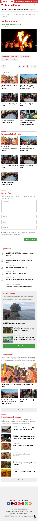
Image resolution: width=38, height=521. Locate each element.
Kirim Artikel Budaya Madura (19, 513)
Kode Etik (29, 511)
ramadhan (14, 60)
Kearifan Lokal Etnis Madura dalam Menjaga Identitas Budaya (27, 87)
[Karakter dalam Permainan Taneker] (6, 446)
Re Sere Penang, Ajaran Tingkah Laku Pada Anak (24, 463)
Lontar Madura (6, 24)
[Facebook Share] (19, 66)
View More (18, 346)
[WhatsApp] (26, 503)
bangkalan (5, 56)
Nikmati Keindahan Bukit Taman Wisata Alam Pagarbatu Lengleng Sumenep (24, 338)
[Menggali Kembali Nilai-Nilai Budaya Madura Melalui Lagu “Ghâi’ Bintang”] (6, 438)
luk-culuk (5, 60)
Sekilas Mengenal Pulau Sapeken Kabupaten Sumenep (19, 261)
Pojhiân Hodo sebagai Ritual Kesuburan (7, 121)
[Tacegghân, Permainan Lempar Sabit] (6, 473)
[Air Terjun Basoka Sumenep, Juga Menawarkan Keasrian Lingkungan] (8, 330)
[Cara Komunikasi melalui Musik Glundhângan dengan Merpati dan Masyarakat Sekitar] (28, 114)
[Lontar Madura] (13, 5)
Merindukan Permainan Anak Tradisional (21, 454)
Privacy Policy (22, 509)
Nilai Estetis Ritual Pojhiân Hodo (9, 104)
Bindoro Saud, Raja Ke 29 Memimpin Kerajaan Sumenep (20, 254)
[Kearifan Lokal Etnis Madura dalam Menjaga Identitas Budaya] (28, 78)
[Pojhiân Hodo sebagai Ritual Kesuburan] (9, 114)
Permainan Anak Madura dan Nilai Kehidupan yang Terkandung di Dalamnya (23, 429)
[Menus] (2, 5)
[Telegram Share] (31, 66)
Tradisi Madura (16, 24)
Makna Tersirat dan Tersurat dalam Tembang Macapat (19, 280)
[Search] (35, 5)
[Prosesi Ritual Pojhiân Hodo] (28, 97)
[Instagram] (19, 503)
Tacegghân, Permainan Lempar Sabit (24, 471)
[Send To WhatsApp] (35, 66)
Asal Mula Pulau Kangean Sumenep (16, 267)
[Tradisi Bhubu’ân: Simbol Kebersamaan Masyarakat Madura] (9, 78)
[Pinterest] (15, 503)
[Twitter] (12, 503)
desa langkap (15, 56)
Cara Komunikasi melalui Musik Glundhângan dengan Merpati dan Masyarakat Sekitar (27, 122)
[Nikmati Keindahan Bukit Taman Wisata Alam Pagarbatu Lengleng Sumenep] (8, 339)
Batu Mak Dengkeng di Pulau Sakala (14, 323)
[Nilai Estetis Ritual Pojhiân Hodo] (9, 97)
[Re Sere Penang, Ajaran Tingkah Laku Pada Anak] (6, 464)
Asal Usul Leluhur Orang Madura (16, 273)
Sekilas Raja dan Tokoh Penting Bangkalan (19, 286)
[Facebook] (8, 503)
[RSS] (30, 503)
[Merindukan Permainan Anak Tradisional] (6, 455)
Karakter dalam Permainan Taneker (23, 445)
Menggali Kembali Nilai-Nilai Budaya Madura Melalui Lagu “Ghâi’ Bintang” (24, 437)
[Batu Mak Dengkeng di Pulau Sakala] (19, 311)
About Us (14, 509)
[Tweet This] (23, 66)
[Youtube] (22, 503)
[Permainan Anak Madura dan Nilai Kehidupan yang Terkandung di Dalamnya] (6, 429)
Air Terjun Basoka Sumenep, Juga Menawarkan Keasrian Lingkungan (24, 329)
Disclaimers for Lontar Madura (15, 511)
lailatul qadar (25, 56)
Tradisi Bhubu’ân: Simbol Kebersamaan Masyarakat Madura (9, 87)
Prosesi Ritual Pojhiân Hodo (26, 104)
